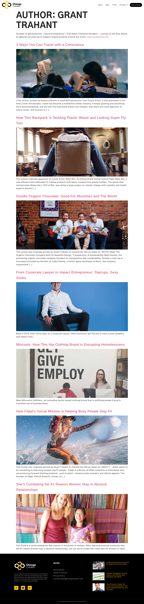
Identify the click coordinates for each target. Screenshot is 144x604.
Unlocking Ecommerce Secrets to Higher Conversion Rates (117, 563)
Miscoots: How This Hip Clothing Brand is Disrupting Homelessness (70, 344)
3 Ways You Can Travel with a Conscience (50, 45)
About (100, 5)
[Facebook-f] (16, 588)
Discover (123, 5)
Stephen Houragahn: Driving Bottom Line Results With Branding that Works (116, 575)
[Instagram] (30, 588)
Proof (114, 5)
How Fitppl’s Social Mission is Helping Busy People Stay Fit (64, 411)
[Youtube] (23, 588)
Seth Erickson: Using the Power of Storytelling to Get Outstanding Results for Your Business (117, 586)
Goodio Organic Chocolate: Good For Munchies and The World (66, 196)
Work (107, 5)
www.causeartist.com (98, 37)
